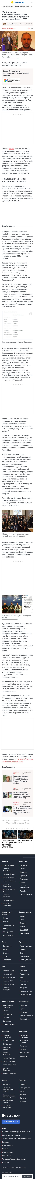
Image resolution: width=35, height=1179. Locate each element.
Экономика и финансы (6, 913)
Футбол (22, 916)
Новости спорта (16, 803)
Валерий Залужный (6, 1053)
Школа (22, 882)
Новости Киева (8, 865)
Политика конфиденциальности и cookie (16, 1132)
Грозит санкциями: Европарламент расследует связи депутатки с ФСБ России (21, 779)
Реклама (5, 1142)
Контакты (5, 1149)
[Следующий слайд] (33, 7)
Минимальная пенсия (8, 1101)
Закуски (23, 1101)
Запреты (23, 1049)
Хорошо (27, 1176)
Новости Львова (9, 881)
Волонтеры (7, 1021)
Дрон (5, 956)
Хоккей (22, 926)
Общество (23, 861)
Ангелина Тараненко (12, 23)
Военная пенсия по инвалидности (9, 1096)
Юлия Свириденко (9, 1073)
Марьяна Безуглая (6, 1069)
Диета (22, 953)
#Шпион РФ (25, 820)
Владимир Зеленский (7, 1036)
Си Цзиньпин (7, 1044)
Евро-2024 (24, 930)
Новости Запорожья (7, 885)
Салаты (23, 1098)
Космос (5, 949)
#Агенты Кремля (23, 823)
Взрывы (6, 1011)
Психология (24, 956)
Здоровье (22, 942)
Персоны (5, 1031)
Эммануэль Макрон (7, 1048)
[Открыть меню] (3, 2)
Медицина (24, 879)
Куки (16, 1176)
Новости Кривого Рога (9, 890)
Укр (32, 2)
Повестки (23, 1005)
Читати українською (8, 28)
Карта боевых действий (8, 1006)
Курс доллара (8, 932)
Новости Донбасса (6, 896)
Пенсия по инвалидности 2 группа (8, 1089)
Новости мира (16, 773)
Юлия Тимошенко (9, 1065)
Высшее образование (25, 887)
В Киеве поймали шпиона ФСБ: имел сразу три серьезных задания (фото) (21, 795)
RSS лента (6, 1162)
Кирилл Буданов (9, 1058)
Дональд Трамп (8, 1040)
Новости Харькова (6, 869)
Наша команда (7, 1152)
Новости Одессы (9, 877)
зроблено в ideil (7, 1172)
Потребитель (24, 974)
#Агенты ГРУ (11, 823)
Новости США (8, 974)
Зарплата (23, 865)
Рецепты (22, 1080)
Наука (4, 942)
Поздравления (25, 994)
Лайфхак (23, 988)
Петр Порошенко (9, 1061)
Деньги (5, 918)
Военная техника (9, 1024)
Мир (3, 966)
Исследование (25, 960)
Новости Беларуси (6, 988)
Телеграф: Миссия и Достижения (14, 1159)
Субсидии (23, 875)
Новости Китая (8, 984)
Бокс (22, 920)
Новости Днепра (9, 874)
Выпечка (23, 1084)
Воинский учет (25, 1019)
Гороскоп (23, 971)
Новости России (9, 977)
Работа (22, 869)
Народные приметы (24, 1041)
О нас (4, 1128)
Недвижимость (8, 925)
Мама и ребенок (26, 946)
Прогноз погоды (26, 894)
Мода (22, 977)
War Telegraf (16, 789)
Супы (22, 1091)
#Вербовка (15, 820)
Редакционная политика (11, 1135)
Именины (23, 1056)
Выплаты (23, 872)
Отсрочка (23, 1012)
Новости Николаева (7, 904)
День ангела (24, 1053)
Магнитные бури (26, 991)
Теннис (22, 923)
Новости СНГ (8, 981)
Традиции (23, 1046)
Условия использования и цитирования (16, 1138)
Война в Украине (8, 1001)
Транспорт (7, 921)
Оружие (6, 1017)
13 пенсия (6, 1084)
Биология (6, 953)
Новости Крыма (8, 900)
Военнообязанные (27, 1016)
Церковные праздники (24, 1036)
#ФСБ (8, 820)
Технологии (7, 946)
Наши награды (7, 1145)
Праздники (23, 1031)
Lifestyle (22, 966)
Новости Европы (9, 971)
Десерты (23, 1094)
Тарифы (6, 928)
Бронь (22, 1009)
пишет (11, 149)
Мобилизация (24, 1001)
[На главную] (17, 2)
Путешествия (25, 981)
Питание (23, 949)
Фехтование (24, 933)
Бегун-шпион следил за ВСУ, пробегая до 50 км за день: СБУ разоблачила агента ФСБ (22, 810)
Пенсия (4, 1080)
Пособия (23, 891)
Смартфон (7, 960)
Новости (5, 861)
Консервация (25, 1088)
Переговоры (7, 1014)
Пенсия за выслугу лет (7, 1106)
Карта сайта (6, 1155)
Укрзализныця (8, 935)
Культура (23, 984)
